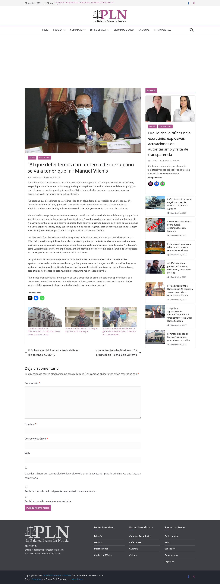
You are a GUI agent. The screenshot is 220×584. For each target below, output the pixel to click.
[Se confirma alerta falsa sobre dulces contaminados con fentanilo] (155, 228)
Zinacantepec (44, 158)
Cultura (133, 555)
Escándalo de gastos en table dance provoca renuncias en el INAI (179, 247)
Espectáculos (171, 555)
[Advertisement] (110, 56)
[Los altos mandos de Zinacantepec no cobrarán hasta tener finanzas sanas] (45, 317)
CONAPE (133, 548)
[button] (63, 30)
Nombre (30, 424)
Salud (167, 542)
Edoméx (57, 29)
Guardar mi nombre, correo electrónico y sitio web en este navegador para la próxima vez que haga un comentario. (83, 476)
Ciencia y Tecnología (139, 536)
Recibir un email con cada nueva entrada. (48, 501)
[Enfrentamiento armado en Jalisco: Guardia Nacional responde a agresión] (155, 206)
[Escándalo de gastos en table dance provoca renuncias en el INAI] (155, 249)
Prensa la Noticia (53, 177)
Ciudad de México (124, 29)
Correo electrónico (36, 438)
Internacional (162, 29)
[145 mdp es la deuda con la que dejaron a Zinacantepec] (82, 317)
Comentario (32, 383)
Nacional (143, 29)
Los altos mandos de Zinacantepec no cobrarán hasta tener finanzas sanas (44, 331)
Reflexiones (135, 542)
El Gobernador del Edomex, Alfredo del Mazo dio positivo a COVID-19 (53, 352)
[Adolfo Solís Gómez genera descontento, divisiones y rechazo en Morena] (155, 270)
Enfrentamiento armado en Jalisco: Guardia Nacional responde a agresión (179, 204)
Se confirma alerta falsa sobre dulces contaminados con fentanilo (179, 226)
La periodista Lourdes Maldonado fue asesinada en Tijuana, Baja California (116, 352)
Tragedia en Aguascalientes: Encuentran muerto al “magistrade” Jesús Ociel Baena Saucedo (179, 314)
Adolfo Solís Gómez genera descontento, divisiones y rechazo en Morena (179, 268)
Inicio (45, 29)
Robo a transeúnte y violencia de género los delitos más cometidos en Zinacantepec (119, 331)
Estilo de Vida (98, 29)
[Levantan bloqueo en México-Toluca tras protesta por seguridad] (155, 339)
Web (27, 453)
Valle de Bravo (165, 126)
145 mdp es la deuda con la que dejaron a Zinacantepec (81, 330)
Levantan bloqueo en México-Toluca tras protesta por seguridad (179, 337)
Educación (170, 548)
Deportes (169, 561)
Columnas (76, 29)
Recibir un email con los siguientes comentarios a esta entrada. (60, 491)
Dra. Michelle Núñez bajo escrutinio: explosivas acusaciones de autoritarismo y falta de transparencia (169, 143)
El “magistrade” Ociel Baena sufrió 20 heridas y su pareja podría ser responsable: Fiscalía (180, 290)
